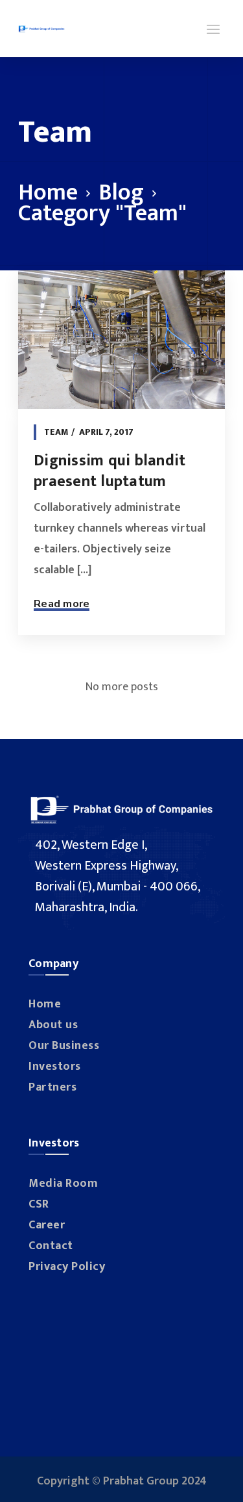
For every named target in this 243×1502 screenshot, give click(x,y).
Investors (55, 1066)
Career (47, 1225)
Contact (51, 1246)
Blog (121, 192)
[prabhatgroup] (41, 28)
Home (48, 192)
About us (53, 1025)
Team (56, 431)
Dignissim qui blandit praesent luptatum (109, 471)
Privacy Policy (67, 1266)
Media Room (63, 1183)
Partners (52, 1087)
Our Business (64, 1045)
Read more (61, 604)
